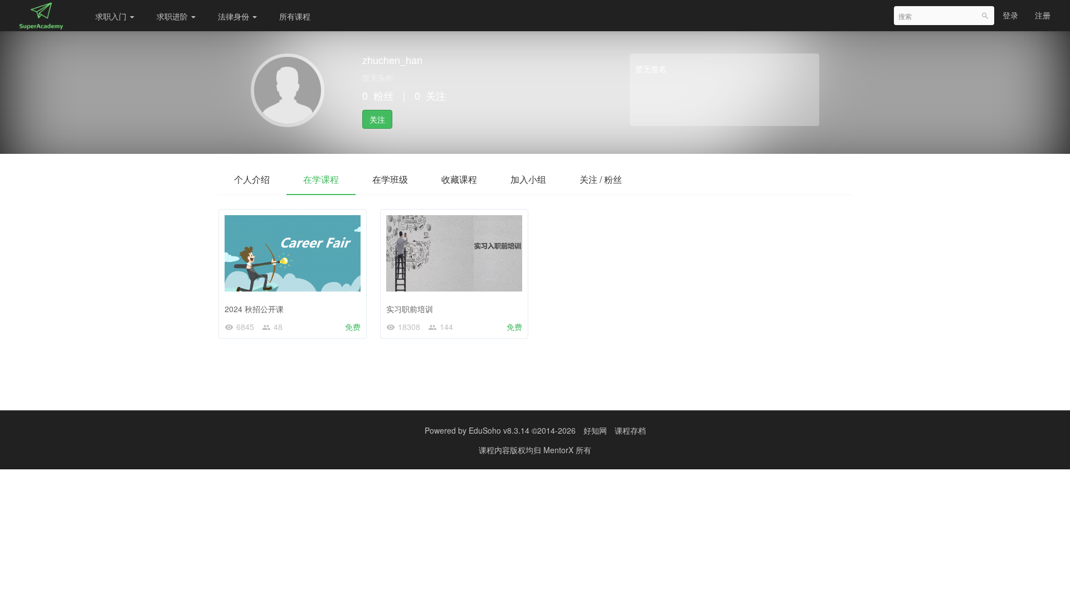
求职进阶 (173, 16)
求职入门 (112, 16)
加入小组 (528, 179)
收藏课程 (459, 179)
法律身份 (234, 16)
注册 (1042, 15)
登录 (1010, 15)
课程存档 (630, 430)
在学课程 (321, 179)
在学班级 (390, 179)
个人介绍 (252, 179)
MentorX (559, 449)
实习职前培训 (409, 308)
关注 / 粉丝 (601, 179)
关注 (377, 119)
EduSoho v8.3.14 (499, 430)
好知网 (595, 430)
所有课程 (294, 16)
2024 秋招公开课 (254, 308)
